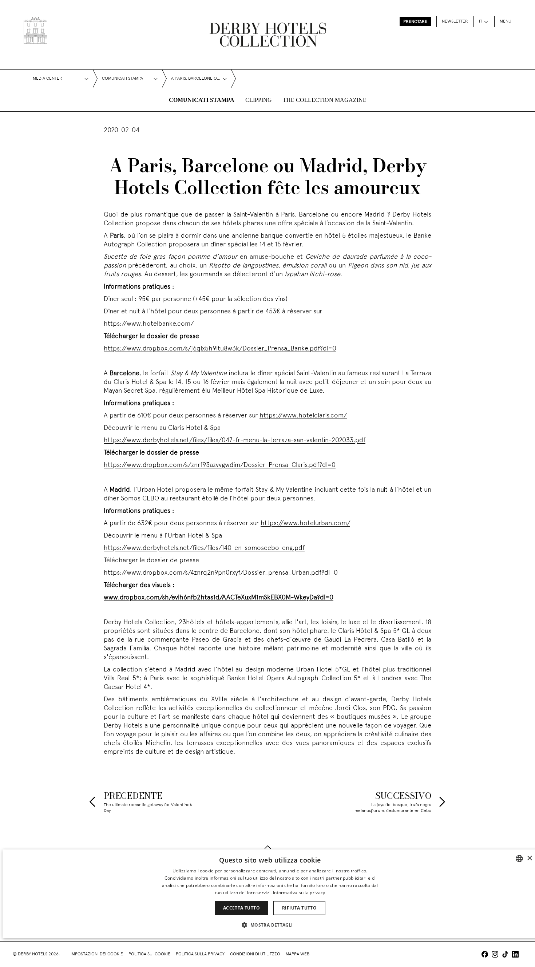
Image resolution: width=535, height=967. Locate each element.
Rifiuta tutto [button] (299, 908)
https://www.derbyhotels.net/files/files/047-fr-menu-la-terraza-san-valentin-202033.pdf (234, 440)
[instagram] (495, 955)
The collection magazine (324, 100)
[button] (270, 924)
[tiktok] (505, 955)
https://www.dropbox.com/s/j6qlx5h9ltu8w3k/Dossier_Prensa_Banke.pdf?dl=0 (220, 349)
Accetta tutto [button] (241, 908)
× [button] (529, 858)
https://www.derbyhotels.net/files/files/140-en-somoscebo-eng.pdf (204, 548)
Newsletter (455, 21)
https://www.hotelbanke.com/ (149, 324)
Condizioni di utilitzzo (255, 954)
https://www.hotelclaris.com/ (303, 416)
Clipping (258, 100)
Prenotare (415, 22)
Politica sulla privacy (200, 954)
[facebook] (485, 955)
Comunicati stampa (201, 100)
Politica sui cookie (149, 954)
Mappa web (297, 954)
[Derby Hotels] (35, 30)
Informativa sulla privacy (299, 892)
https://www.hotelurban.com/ (305, 523)
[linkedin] (515, 955)
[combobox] (519, 858)
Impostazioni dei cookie (97, 954)
